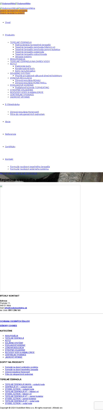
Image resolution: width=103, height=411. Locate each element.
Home (3, 173)
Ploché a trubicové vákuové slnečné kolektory (38, 75)
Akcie (7, 121)
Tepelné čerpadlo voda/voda (29, 52)
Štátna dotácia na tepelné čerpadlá (32, 45)
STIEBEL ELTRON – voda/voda (18, 403)
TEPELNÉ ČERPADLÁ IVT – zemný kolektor (24, 396)
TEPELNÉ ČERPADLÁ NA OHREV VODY (30, 61)
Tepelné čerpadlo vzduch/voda (31, 54)
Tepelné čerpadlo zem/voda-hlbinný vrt (35, 47)
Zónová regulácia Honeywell (24, 112)
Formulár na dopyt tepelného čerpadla (30, 167)
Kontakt (9, 159)
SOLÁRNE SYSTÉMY (20, 73)
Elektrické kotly (23, 66)
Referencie (10, 134)
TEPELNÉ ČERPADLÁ (21, 42)
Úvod (7, 22)
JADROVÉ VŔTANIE (20, 97)
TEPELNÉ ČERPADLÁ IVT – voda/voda (22, 401)
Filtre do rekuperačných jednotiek (27, 114)
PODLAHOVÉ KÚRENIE (22, 85)
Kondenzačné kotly (25, 68)
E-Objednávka (12, 104)
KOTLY (13, 64)
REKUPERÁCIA (17, 59)
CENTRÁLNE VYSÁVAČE (22, 95)
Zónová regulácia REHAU (28, 80)
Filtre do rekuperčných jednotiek (19, 374)
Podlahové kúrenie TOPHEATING (32, 87)
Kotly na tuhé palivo (25, 71)
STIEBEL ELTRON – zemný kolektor (20, 399)
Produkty (10, 35)
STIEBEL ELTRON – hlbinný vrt (18, 394)
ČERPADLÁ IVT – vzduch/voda (18, 387)
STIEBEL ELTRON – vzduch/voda (19, 389)
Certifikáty (10, 147)
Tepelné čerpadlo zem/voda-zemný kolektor (37, 49)
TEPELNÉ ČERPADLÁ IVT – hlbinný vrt (22, 391)
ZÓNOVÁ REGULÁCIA (21, 78)
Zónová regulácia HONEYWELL (31, 83)
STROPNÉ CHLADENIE (21, 90)
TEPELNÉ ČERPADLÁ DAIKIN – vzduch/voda (25, 384)
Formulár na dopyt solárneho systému (29, 169)
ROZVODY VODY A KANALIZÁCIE (26, 92)
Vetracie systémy (23, 57)
